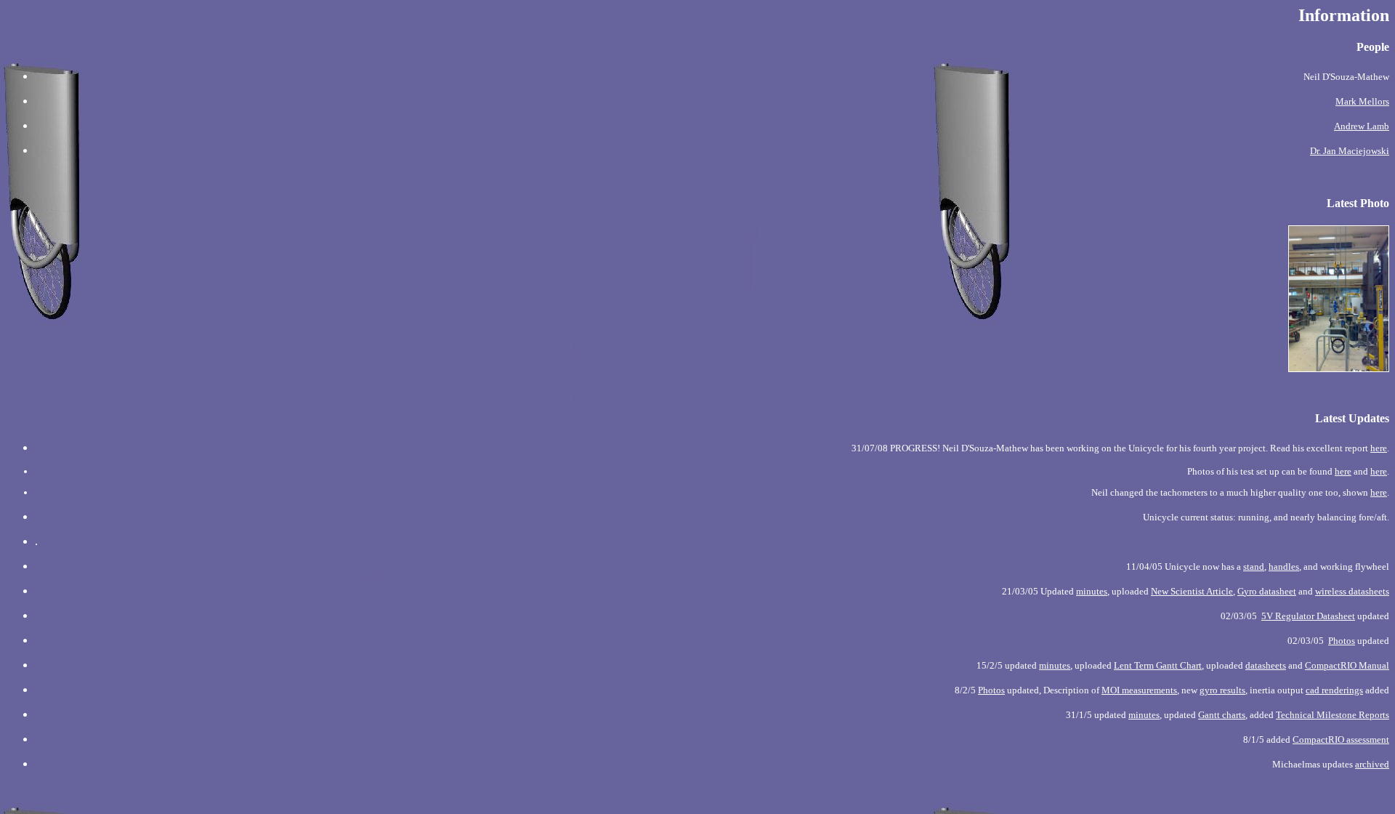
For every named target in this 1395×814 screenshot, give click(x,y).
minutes (1091, 591)
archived (1372, 764)
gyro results (1222, 690)
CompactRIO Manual (1347, 665)
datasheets (1265, 665)
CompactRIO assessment (1341, 739)
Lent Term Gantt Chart (1158, 665)
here (1378, 448)
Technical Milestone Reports (1332, 714)
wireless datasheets (1352, 591)
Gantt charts (1221, 714)
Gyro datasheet (1266, 591)
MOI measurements (1139, 690)
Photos (1341, 640)
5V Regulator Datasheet (1308, 615)
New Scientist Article (1192, 591)
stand (1253, 566)
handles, (1285, 566)
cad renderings (1334, 690)
